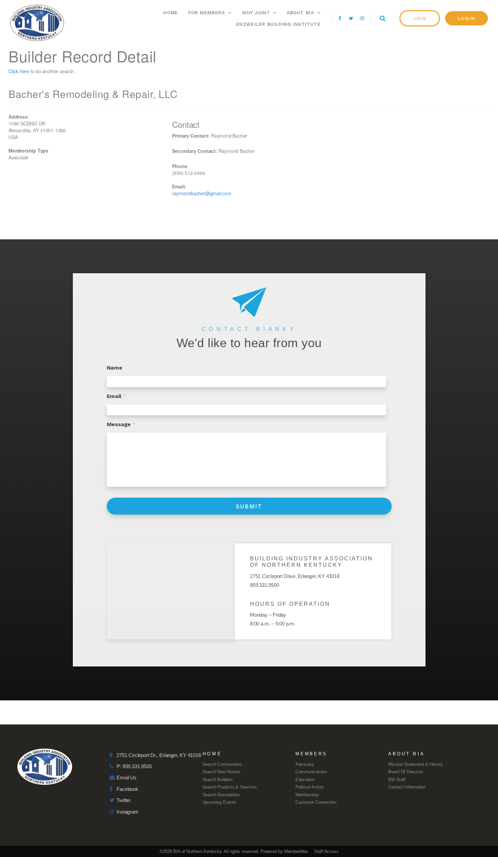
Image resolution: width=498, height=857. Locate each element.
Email (116, 396)
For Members (206, 12)
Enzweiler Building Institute (278, 24)
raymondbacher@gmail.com (201, 193)
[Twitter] (351, 18)
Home (170, 12)
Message (121, 424)
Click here (18, 71)
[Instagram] (362, 18)
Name (114, 367)
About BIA (300, 12)
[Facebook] (340, 18)
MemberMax (296, 851)
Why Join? (255, 12)
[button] (419, 18)
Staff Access (326, 851)
